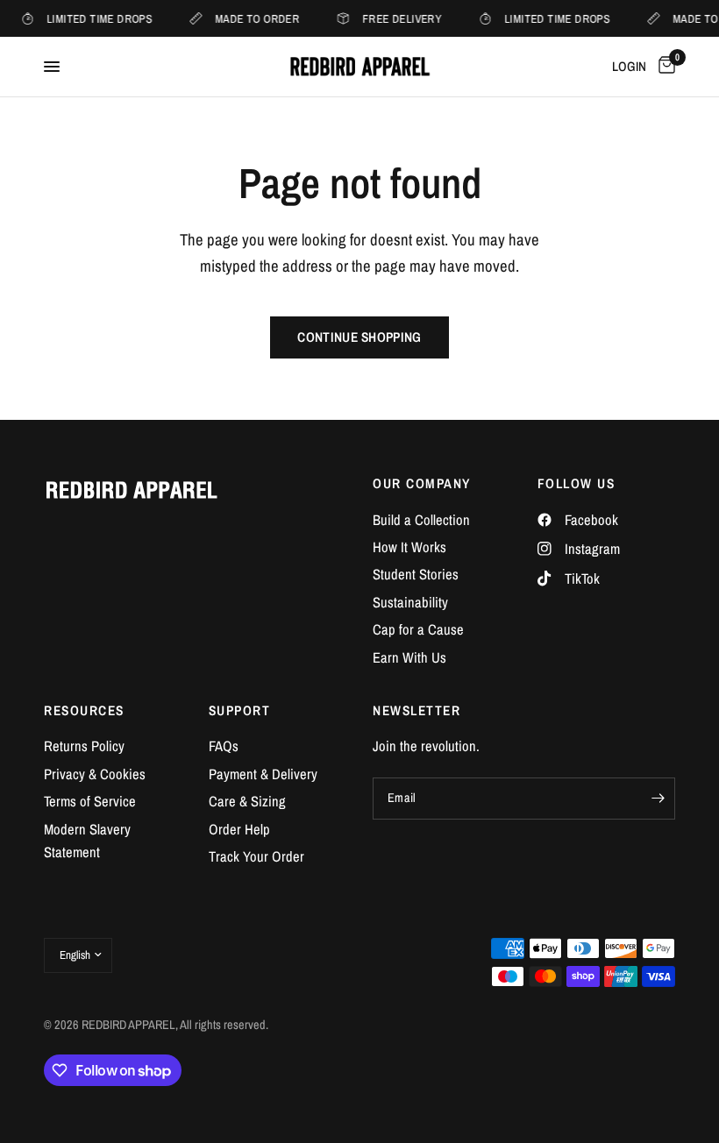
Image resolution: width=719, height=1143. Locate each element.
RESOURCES (84, 710)
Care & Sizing (247, 801)
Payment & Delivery (263, 774)
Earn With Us (409, 657)
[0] (663, 66)
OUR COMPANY (422, 483)
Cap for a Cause (418, 629)
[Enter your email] (657, 798)
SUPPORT (240, 710)
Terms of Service (90, 801)
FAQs (223, 746)
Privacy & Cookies (95, 774)
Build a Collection (421, 519)
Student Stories (416, 574)
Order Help (239, 829)
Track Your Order (256, 856)
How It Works (409, 547)
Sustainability (410, 602)
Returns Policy (84, 746)
